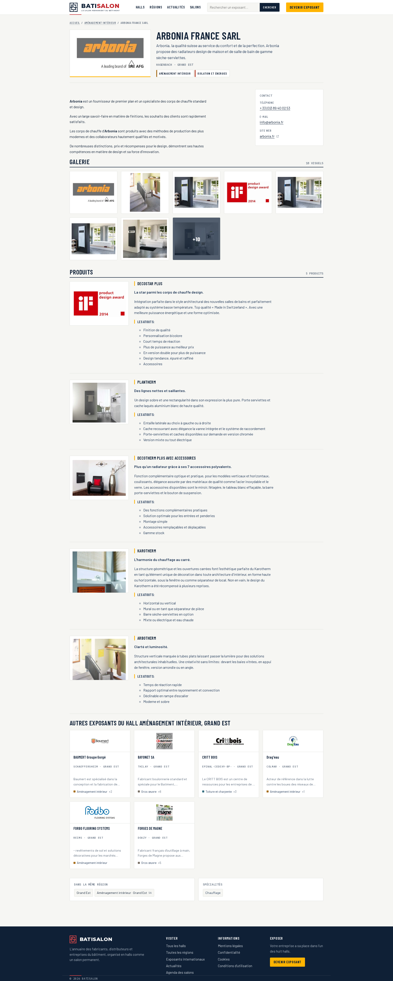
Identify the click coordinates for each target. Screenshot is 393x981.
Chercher (269, 7)
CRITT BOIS (209, 757)
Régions (156, 7)
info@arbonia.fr (271, 122)
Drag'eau (273, 757)
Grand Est (84, 893)
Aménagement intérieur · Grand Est (124, 893)
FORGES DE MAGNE (150, 828)
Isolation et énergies (212, 73)
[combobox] (233, 7)
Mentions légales (230, 946)
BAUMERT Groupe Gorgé (89, 757)
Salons (195, 7)
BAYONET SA (146, 757)
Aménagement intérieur (100, 23)
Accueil (75, 23)
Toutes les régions (179, 952)
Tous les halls (176, 946)
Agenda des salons (180, 972)
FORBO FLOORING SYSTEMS (91, 828)
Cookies (224, 959)
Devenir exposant (305, 7)
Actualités (176, 7)
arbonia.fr (269, 136)
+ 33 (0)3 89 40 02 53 (275, 108)
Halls (140, 7)
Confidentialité (229, 952)
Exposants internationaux (185, 959)
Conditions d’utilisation (235, 966)
